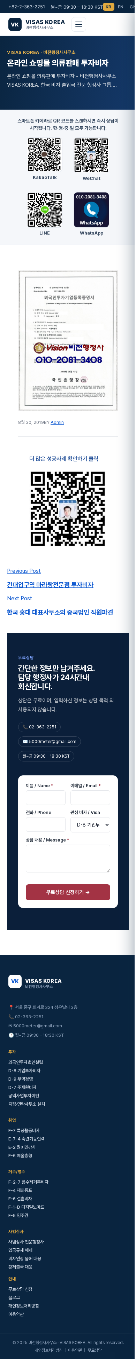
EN (121, 6)
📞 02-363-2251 (26, 1003)
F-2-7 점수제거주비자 (28, 1169)
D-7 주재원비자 (22, 1074)
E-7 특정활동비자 (24, 1118)
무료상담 (92, 1337)
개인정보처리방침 (23, 1293)
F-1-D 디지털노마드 (26, 1194)
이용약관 (16, 1301)
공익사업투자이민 (23, 1083)
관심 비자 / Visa (83, 800)
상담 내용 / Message (47, 827)
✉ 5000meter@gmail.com (35, 1013)
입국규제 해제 (20, 1237)
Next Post (19, 586)
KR (109, 6)
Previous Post (24, 558)
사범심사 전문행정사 (26, 1229)
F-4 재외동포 (20, 1177)
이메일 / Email (83, 773)
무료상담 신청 (20, 1276)
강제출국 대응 (20, 1254)
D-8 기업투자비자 (24, 1058)
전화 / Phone (38, 800)
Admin (57, 414)
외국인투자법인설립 (25, 1049)
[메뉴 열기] (78, 24)
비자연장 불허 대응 (24, 1246)
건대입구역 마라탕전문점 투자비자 (50, 572)
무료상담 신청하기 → (66, 880)
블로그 (14, 1285)
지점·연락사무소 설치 (26, 1091)
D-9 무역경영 (20, 1066)
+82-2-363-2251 (26, 6)
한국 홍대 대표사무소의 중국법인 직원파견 (60, 600)
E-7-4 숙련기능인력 (26, 1126)
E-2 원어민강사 (22, 1134)
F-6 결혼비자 (20, 1186)
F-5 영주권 (18, 1203)
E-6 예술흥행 (20, 1143)
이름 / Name (39, 773)
